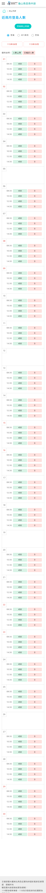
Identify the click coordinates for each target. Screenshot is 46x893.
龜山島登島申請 (21, 3)
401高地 (25, 35)
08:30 (9, 64)
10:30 (9, 69)
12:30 (9, 74)
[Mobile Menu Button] (3, 3)
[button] (12, 44)
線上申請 (12, 11)
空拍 (37, 35)
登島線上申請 (23, 26)
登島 (12, 35)
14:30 (9, 79)
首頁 (4, 11)
